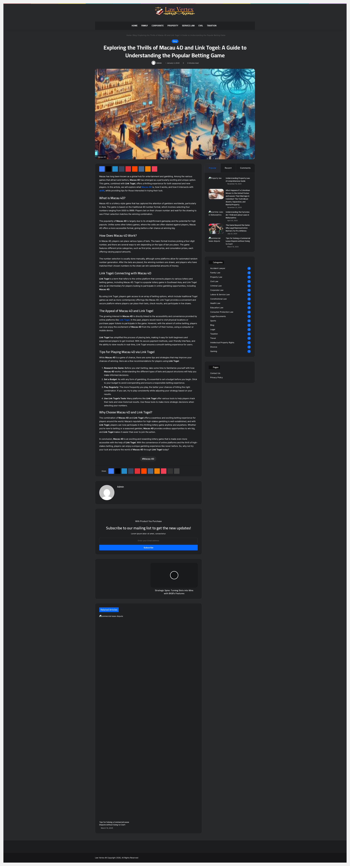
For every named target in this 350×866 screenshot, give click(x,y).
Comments (245, 168)
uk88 (101, 190)
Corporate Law (216, 290)
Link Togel (124, 320)
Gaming (213, 351)
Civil (200, 26)
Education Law (216, 307)
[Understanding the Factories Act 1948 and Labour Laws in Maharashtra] (216, 216)
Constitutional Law (218, 299)
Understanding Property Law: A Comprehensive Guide (238, 179)
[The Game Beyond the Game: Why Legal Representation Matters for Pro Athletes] (216, 229)
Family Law (215, 273)
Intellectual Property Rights (222, 342)
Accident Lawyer (217, 268)
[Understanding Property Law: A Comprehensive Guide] (216, 182)
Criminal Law (216, 286)
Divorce (213, 347)
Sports (213, 321)
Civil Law (214, 281)
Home (135, 26)
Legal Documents (218, 316)
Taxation (211, 26)
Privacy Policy (216, 377)
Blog (135, 35)
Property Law (216, 277)
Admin (159, 63)
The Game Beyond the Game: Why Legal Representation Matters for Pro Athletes (238, 228)
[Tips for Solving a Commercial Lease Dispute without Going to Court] (114, 717)
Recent (228, 168)
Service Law (188, 26)
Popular (212, 168)
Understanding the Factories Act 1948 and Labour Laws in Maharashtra (238, 214)
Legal (212, 329)
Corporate (158, 26)
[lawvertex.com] (175, 11)
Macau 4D (147, 187)
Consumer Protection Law (221, 312)
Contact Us (215, 373)
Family (144, 26)
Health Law (215, 303)
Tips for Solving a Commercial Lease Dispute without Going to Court (114, 823)
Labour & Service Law (220, 294)
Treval (213, 338)
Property (172, 26)
